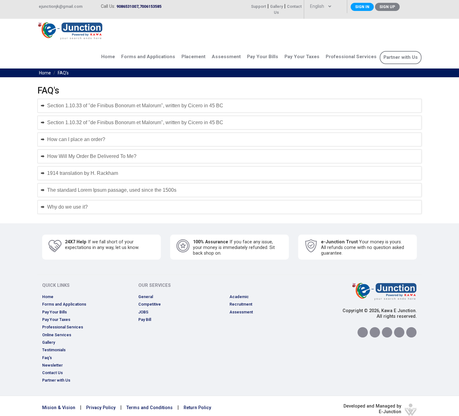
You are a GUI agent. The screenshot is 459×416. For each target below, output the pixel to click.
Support (258, 6)
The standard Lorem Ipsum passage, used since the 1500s (111, 190)
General (145, 296)
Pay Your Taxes (301, 56)
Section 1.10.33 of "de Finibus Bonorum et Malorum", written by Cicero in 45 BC (135, 105)
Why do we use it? (67, 207)
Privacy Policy (101, 407)
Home (108, 56)
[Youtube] (411, 332)
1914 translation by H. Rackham (82, 173)
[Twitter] (375, 332)
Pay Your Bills (54, 312)
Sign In (362, 6)
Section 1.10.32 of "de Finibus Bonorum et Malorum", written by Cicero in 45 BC (135, 122)
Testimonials (54, 350)
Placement (193, 56)
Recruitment (241, 304)
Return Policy (197, 407)
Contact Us (52, 372)
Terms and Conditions (149, 407)
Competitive (149, 304)
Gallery (276, 6)
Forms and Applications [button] (148, 56)
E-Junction (390, 411)
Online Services (56, 334)
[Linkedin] (387, 332)
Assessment (226, 56)
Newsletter (52, 365)
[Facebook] (363, 332)
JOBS (143, 312)
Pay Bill (144, 319)
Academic (239, 296)
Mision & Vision (58, 407)
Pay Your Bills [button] (262, 56)
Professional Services (351, 56)
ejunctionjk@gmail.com (60, 6)
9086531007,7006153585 (138, 6)
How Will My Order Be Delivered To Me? (91, 156)
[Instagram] (399, 332)
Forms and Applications (64, 304)
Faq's (47, 357)
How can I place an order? (76, 139)
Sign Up (387, 6)
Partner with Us (400, 57)
